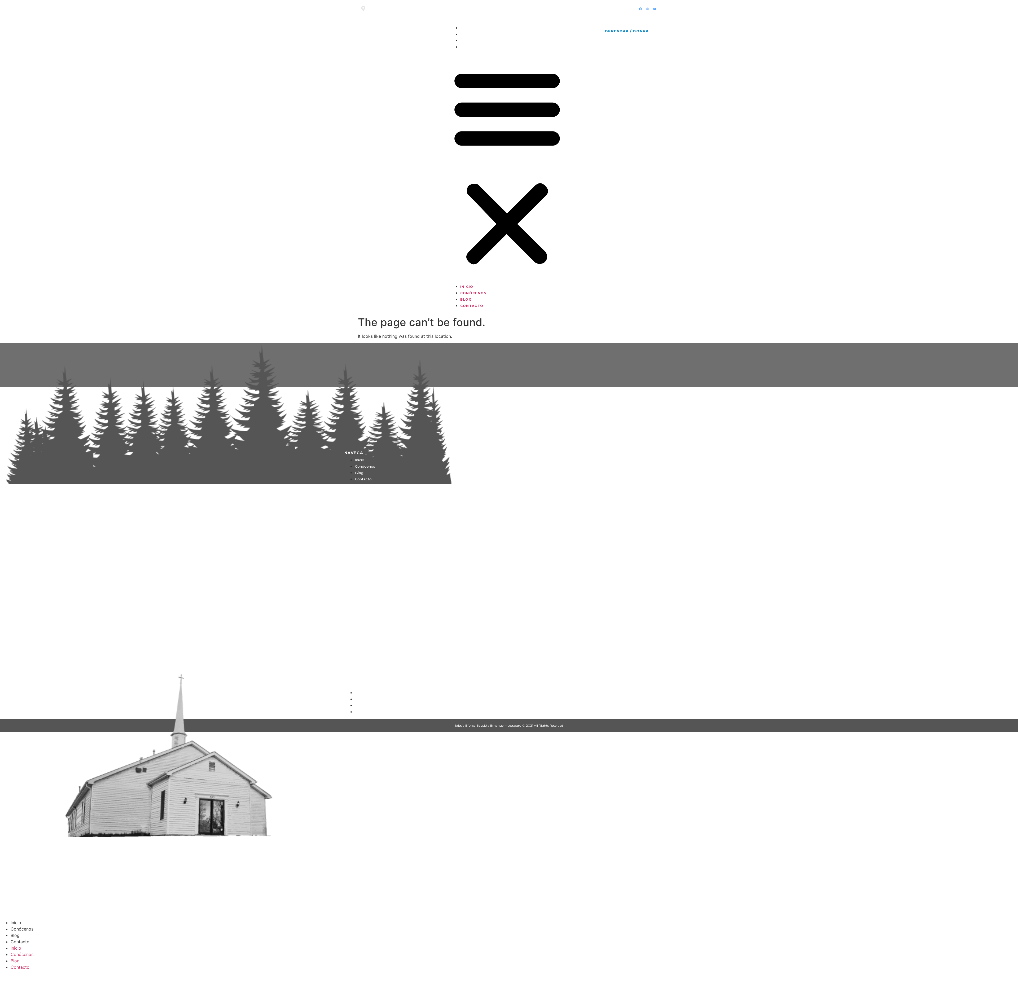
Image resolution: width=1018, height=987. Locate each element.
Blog (466, 41)
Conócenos (473, 34)
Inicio (466, 28)
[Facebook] (640, 9)
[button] (507, 166)
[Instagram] (647, 9)
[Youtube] (654, 9)
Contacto (471, 47)
